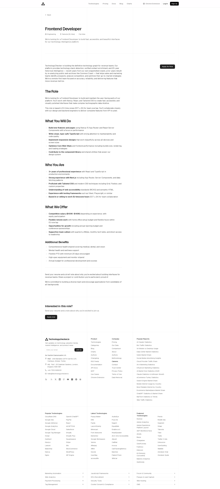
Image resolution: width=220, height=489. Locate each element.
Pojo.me (115, 420)
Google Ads (49, 420)
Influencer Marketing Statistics (148, 368)
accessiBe (95, 458)
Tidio (159, 433)
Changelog (95, 358)
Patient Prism (116, 455)
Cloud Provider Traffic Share (147, 361)
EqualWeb (115, 426)
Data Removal (117, 377)
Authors (94, 355)
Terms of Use (117, 374)
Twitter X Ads (162, 439)
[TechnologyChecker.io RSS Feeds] (51, 379)
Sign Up (174, 4)
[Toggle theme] (47, 379)
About (114, 352)
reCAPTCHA (70, 426)
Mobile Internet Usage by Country (149, 384)
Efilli (92, 420)
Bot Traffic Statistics (144, 345)
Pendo (160, 417)
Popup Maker (96, 417)
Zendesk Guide (163, 455)
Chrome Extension (153, 4)
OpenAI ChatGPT (72, 417)
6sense (139, 419)
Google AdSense (51, 423)
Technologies (93, 4)
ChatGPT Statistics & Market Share (149, 393)
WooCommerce (71, 449)
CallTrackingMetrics (119, 449)
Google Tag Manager (52, 433)
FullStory (140, 447)
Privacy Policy (117, 371)
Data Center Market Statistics (147, 352)
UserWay (94, 455)
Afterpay (94, 445)
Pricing (105, 4)
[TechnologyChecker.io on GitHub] (63, 379)
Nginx (47, 455)
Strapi (160, 426)
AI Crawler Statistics (144, 342)
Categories (95, 345)
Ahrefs (139, 434)
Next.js (47, 452)
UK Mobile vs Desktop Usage (147, 348)
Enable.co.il (116, 429)
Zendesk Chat (163, 452)
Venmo (93, 442)
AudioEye (115, 417)
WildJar (114, 458)
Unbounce (161, 442)
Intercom (140, 450)
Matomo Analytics (143, 459)
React (68, 423)
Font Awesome (96, 433)
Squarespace (71, 439)
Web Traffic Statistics (144, 400)
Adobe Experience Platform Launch (143, 426)
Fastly (93, 423)
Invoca (114, 445)
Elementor (94, 436)
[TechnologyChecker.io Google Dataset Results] (80, 379)
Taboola (161, 429)
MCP (92, 371)
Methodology (117, 358)
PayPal (68, 420)
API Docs (94, 368)
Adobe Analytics (143, 422)
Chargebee (141, 440)
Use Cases (95, 374)
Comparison (116, 348)
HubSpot (48, 439)
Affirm (93, 449)
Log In (165, 4)
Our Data (115, 345)
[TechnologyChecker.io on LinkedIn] (59, 379)
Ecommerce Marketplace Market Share (151, 390)
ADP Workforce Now (144, 431)
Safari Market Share (144, 355)
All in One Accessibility (120, 436)
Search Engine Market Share (147, 381)
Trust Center (116, 368)
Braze (139, 437)
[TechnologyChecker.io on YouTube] (68, 379)
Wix (67, 445)
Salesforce (70, 429)
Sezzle (93, 452)
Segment (161, 423)
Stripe (68, 442)
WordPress (70, 452)
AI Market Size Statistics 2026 (148, 371)
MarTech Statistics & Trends (147, 397)
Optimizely (140, 462)
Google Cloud (50, 429)
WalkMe (160, 449)
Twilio (160, 436)
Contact (115, 365)
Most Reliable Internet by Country (149, 387)
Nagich (114, 423)
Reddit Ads (162, 420)
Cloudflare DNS (50, 417)
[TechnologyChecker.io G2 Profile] (76, 379)
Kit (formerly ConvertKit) (141, 454)
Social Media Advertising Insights (149, 358)
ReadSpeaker (117, 433)
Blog (121, 4)
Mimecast (94, 429)
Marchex (115, 452)
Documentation (96, 365)
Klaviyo (48, 442)
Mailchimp (48, 449)
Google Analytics (51, 426)
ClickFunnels (141, 444)
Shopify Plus (70, 436)
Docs (114, 4)
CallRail (114, 442)
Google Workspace (98, 439)
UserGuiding (162, 445)
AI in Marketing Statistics (146, 365)
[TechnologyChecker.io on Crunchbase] (72, 379)
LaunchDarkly (96, 426)
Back (49, 15)
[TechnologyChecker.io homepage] (43, 3)
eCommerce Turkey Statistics (147, 377)
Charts (129, 4)
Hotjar (47, 436)
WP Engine (70, 455)
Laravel (47, 445)
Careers (115, 361)
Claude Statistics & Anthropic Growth (150, 374)
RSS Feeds (95, 361)
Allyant (114, 439)
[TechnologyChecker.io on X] (55, 379)
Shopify (69, 433)
